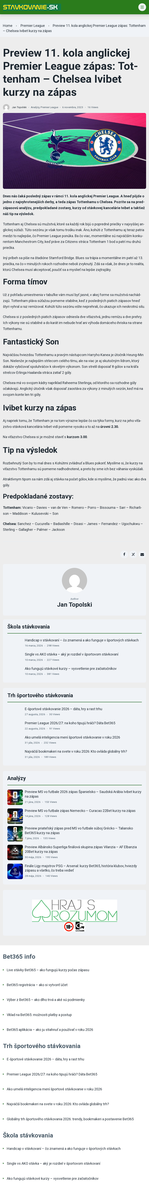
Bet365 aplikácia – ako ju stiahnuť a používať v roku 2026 (50, 1030)
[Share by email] (142, 554)
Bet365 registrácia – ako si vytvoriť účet (37, 985)
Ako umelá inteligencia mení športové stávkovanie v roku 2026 (72, 737)
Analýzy (35, 107)
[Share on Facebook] (124, 554)
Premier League (33, 26)
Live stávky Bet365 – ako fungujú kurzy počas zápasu (48, 970)
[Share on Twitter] (133, 554)
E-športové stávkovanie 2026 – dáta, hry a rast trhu (63, 709)
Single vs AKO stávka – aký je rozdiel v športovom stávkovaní (71, 654)
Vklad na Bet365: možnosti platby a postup (39, 1015)
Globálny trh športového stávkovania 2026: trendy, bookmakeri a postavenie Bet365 (70, 1119)
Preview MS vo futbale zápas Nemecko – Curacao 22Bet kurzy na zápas (80, 811)
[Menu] (142, 7)
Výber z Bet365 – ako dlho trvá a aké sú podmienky (46, 1000)
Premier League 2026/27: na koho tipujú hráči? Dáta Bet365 (70, 723)
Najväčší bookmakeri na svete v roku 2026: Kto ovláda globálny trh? (76, 751)
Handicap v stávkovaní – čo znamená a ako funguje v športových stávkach (82, 640)
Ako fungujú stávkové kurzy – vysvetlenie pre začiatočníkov (71, 669)
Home (7, 26)
